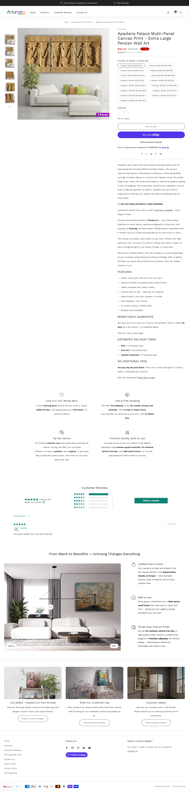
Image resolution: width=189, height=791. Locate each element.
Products (44, 12)
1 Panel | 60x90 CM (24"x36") (161, 71)
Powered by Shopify (162, 786)
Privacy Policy (10, 768)
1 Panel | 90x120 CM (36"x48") (163, 76)
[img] (20, 524)
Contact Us (82, 12)
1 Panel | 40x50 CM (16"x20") (160, 66)
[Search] (181, 12)
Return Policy (10, 764)
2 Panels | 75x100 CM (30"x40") (133, 85)
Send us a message (164, 210)
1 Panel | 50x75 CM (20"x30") (132, 71)
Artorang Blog (10, 773)
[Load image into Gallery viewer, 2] (10, 51)
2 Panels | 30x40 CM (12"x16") (132, 81)
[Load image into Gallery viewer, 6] (10, 98)
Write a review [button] (151, 500)
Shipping (121, 52)
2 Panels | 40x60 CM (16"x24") (162, 81)
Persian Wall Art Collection (82, 22)
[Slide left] (10, 31)
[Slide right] (10, 106)
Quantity (122, 108)
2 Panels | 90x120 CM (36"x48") (164, 85)
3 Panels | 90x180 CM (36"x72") (133, 101)
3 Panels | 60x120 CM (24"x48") (132, 96)
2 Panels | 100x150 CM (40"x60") (133, 91)
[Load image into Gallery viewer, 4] (10, 75)
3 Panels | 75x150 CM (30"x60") (164, 96)
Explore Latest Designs (33, 719)
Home (32, 12)
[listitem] (78, 3)
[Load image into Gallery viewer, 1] (10, 39)
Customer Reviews (63, 12)
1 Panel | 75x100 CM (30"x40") (132, 76)
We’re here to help (146, 377)
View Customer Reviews (94, 723)
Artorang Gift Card (12, 755)
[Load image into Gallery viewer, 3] (10, 63)
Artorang (122, 29)
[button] (79, 494)
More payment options (151, 142)
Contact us (132, 751)
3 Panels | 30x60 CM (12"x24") (164, 91)
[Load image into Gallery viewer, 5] (10, 87)
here (141, 333)
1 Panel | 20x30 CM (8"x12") (131, 66)
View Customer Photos (156, 723)
